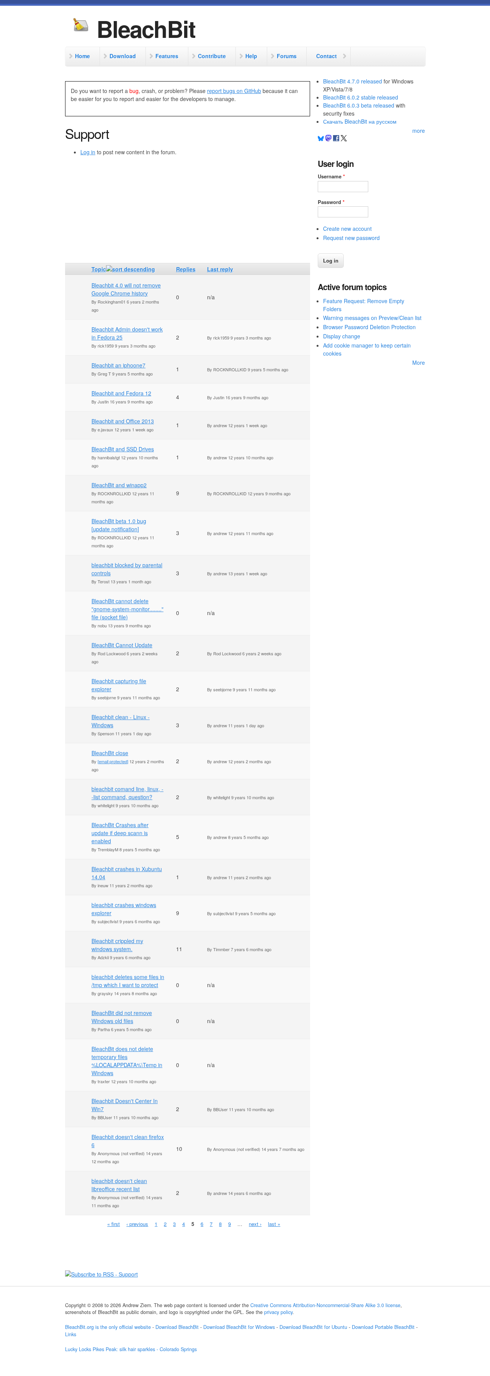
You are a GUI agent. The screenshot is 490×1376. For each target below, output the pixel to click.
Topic (98, 269)
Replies (186, 269)
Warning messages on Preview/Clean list (372, 318)
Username (331, 176)
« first (113, 1223)
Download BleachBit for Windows (239, 1327)
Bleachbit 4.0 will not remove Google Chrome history (126, 289)
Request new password (351, 238)
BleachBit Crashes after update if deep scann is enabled (120, 833)
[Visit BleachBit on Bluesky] (321, 139)
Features (166, 56)
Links (70, 1334)
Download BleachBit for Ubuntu (313, 1327)
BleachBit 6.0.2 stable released (360, 97)
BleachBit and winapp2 (119, 485)
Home (82, 56)
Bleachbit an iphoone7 (118, 365)
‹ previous (137, 1223)
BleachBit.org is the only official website (108, 1327)
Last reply (220, 269)
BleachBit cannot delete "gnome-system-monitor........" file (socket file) (127, 609)
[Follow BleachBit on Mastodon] (328, 139)
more (418, 130)
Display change (341, 336)
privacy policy (278, 1312)
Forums (287, 56)
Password (331, 202)
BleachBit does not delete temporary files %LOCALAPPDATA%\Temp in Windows (126, 1061)
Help (251, 56)
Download (122, 56)
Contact (326, 56)
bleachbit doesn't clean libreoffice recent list (119, 1185)
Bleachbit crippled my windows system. (117, 945)
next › (255, 1223)
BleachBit (145, 28)
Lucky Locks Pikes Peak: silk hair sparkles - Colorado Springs (131, 1349)
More (418, 362)
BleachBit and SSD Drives (122, 449)
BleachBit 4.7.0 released (352, 81)
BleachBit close (109, 753)
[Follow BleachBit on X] (344, 139)
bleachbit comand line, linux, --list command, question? (127, 793)
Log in (87, 152)
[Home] (80, 26)
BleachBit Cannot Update (121, 645)
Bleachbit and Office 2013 (122, 421)
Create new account (347, 228)
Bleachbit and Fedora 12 (121, 393)
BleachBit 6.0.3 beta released (358, 105)
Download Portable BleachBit (383, 1327)
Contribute (212, 56)
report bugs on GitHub (234, 91)
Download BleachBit (177, 1327)
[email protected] (113, 761)
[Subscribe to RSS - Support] (101, 1274)
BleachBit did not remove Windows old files (121, 1017)
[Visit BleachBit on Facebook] (337, 139)
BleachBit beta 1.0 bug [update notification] (118, 525)
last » (274, 1223)
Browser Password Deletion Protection (369, 327)
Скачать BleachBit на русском (360, 121)
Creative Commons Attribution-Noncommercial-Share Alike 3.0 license (325, 1305)
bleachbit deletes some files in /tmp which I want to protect (127, 981)
